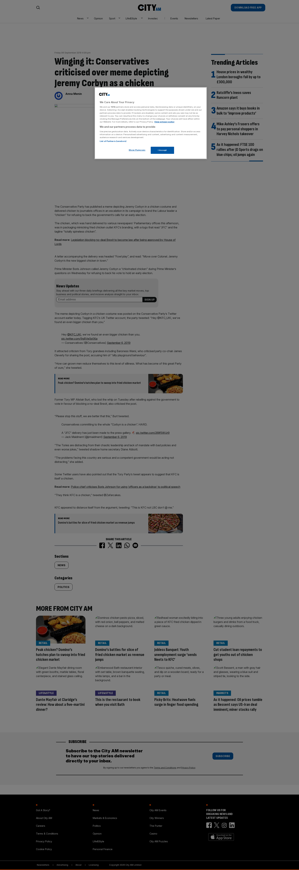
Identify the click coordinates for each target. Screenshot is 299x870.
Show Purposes (137, 150)
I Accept (162, 150)
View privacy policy (164, 122)
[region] (150, 123)
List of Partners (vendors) (113, 141)
